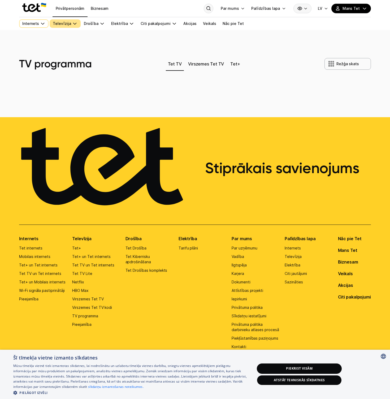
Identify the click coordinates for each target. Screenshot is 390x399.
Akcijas (345, 285)
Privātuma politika (247, 307)
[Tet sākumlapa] (34, 7)
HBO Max (80, 290)
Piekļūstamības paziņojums (255, 338)
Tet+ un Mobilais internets (42, 282)
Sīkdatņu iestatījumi (249, 316)
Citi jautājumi (296, 273)
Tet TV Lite (82, 273)
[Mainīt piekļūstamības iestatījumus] (302, 8)
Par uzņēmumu (244, 248)
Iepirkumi (239, 299)
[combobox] (383, 356)
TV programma (85, 316)
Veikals (345, 273)
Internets (28, 238)
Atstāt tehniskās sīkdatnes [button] (299, 380)
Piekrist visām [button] (299, 368)
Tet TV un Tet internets (40, 273)
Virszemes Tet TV (87, 299)
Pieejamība (28, 299)
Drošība (133, 238)
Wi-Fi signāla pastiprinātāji (42, 290)
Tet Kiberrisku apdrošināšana (138, 259)
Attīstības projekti (247, 290)
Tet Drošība (135, 248)
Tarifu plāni (188, 248)
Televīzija (82, 238)
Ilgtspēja (239, 265)
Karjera (238, 273)
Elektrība (188, 238)
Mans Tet (347, 250)
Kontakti (239, 346)
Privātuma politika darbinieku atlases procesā (255, 327)
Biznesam (348, 262)
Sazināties (294, 282)
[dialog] (195, 374)
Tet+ (76, 248)
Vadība (238, 256)
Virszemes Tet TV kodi (92, 307)
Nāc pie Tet (350, 238)
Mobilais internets (34, 256)
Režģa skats (347, 64)
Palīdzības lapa (300, 238)
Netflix (78, 282)
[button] (130, 392)
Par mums (242, 238)
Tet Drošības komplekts (146, 270)
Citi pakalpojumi (354, 297)
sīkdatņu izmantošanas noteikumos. (116, 386)
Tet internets (30, 248)
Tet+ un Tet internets (38, 265)
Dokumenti (241, 282)
